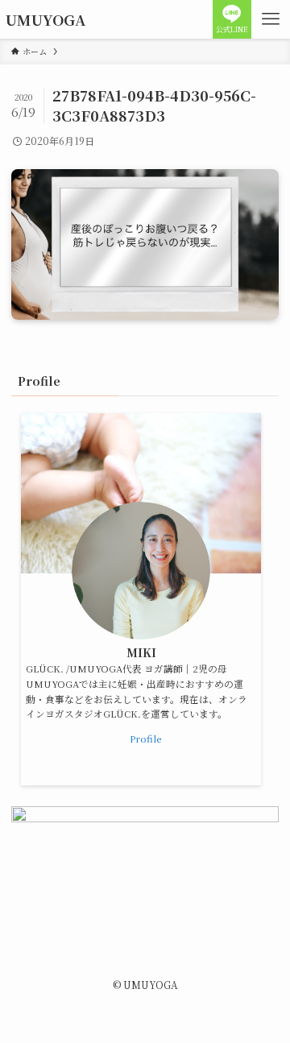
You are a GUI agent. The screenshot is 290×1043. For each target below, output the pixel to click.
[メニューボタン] (270, 19)
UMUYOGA (45, 19)
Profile (145, 738)
